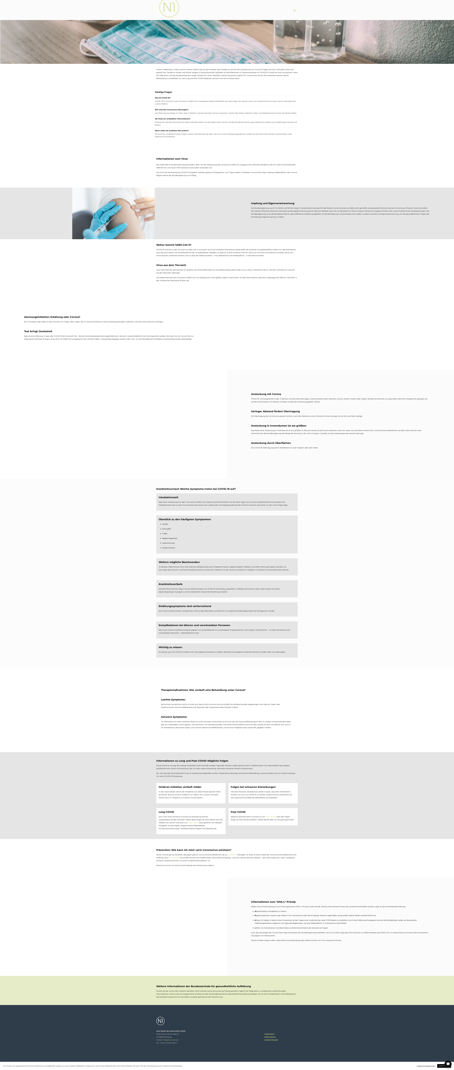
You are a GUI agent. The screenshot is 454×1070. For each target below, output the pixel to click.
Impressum (269, 1034)
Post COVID (270, 817)
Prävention (232, 855)
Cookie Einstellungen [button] (426, 1066)
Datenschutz (270, 1037)
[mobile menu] (294, 11)
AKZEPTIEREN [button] (444, 1066)
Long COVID (193, 823)
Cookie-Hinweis (271, 1040)
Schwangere (174, 858)
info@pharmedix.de (170, 1040)
